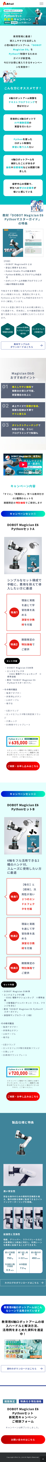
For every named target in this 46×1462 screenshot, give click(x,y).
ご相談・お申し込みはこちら (23, 766)
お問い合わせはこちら (23, 1439)
